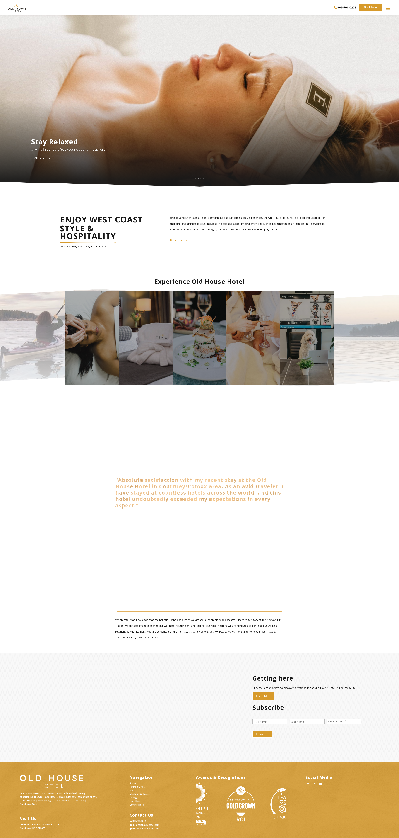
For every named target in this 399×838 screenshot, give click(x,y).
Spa (131, 790)
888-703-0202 (346, 7)
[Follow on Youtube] (320, 783)
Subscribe (262, 734)
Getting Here (137, 804)
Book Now (370, 7)
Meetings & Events (140, 793)
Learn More (91, 376)
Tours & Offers (138, 786)
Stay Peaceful (55, 141)
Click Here (42, 158)
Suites (133, 783)
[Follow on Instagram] (314, 783)
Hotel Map (135, 801)
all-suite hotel (69, 796)
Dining (133, 797)
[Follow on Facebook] (307, 783)
